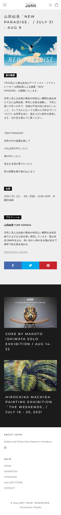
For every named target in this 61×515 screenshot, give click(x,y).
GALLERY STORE (13, 482)
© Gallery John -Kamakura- (30, 503)
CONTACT (9, 488)
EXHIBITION (10, 471)
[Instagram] (5, 447)
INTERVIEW (10, 477)
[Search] (50, 5)
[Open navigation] (4, 5)
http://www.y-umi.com (16, 252)
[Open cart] (56, 5)
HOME (7, 466)
